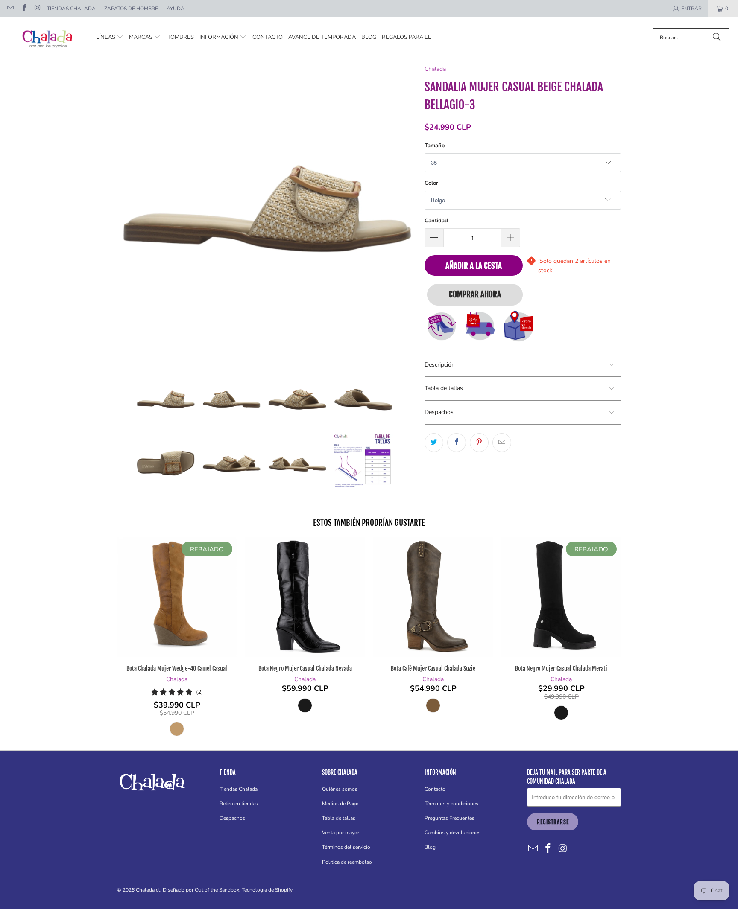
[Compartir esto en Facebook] (456, 442)
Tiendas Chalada (71, 8)
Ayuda (175, 8)
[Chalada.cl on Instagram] (37, 8)
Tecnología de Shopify (267, 889)
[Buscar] (716, 37)
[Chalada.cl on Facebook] (23, 8)
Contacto (435, 789)
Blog (430, 847)
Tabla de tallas (338, 818)
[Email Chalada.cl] (10, 8)
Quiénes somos (339, 789)
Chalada (435, 69)
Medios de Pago (340, 803)
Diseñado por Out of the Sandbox (201, 889)
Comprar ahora (475, 294)
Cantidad (436, 220)
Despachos (232, 818)
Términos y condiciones (451, 803)
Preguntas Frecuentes (449, 818)
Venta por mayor (340, 832)
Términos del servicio (346, 847)
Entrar (691, 8)
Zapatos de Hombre (131, 8)
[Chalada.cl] (48, 37)
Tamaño (435, 145)
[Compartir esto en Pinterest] (479, 442)
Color (431, 183)
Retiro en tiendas (239, 803)
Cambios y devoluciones (452, 832)
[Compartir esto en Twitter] (434, 442)
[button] (109, 37)
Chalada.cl (148, 889)
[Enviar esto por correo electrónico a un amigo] (501, 442)
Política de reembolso (347, 862)
